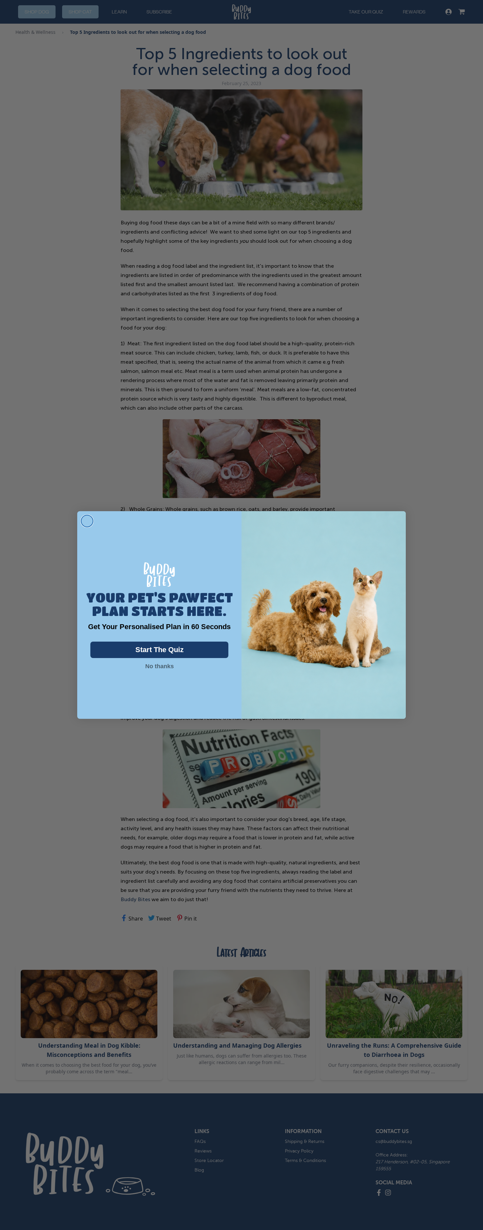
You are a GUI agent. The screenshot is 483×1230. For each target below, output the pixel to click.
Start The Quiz (159, 650)
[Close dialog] (87, 521)
